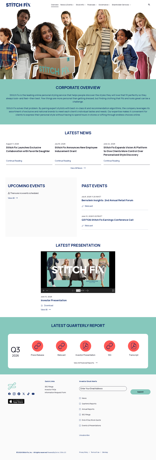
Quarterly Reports (89, 403)
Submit (140, 392)
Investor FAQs (53, 389)
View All (11, 198)
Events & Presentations (91, 425)
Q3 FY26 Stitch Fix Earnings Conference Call (107, 219)
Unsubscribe (84, 435)
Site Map (105, 452)
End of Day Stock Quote (91, 420)
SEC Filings (52, 387)
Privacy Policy (83, 452)
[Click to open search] (148, 5)
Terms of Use (95, 452)
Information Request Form (58, 392)
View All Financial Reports (84, 363)
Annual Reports (88, 409)
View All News (76, 168)
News (84, 398)
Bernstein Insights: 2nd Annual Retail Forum (107, 200)
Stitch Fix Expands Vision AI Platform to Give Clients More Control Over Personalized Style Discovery (125, 151)
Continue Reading (14, 160)
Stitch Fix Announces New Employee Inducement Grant (76, 149)
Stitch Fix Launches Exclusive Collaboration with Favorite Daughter (28, 149)
